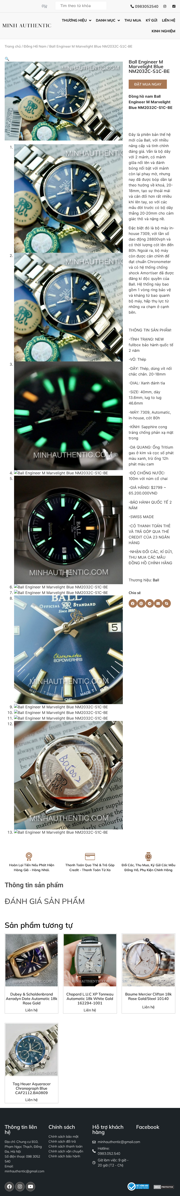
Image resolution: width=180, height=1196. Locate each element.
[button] (7, 58)
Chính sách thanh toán (65, 1146)
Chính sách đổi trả (62, 1141)
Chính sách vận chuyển (66, 1151)
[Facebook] (9, 1186)
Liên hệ (31, 1010)
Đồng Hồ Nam (35, 46)
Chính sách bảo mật (64, 1136)
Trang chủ (13, 46)
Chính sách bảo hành (64, 1156)
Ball (156, 580)
